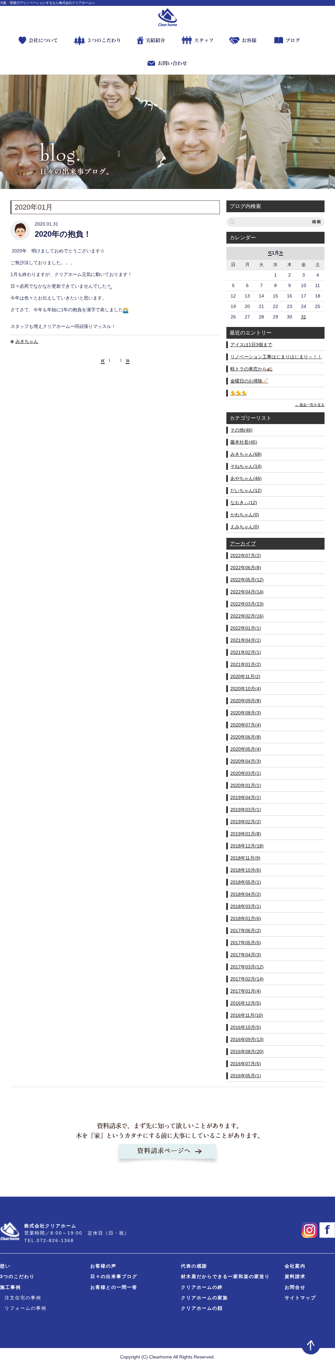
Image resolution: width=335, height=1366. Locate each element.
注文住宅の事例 (23, 1297)
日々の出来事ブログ (113, 1276)
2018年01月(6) (245, 918)
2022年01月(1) (245, 628)
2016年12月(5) (245, 1003)
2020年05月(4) (245, 749)
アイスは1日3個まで (251, 344)
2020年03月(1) (245, 773)
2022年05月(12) (247, 579)
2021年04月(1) (245, 640)
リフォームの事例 (25, 1308)
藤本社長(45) (243, 442)
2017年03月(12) (247, 966)
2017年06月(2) (245, 930)
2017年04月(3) (245, 954)
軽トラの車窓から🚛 (251, 368)
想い (5, 1266)
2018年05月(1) (245, 882)
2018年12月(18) (247, 845)
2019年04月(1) (245, 797)
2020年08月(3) (245, 712)
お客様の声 (103, 1266)
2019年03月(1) (245, 809)
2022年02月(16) (247, 616)
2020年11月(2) (245, 676)
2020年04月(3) (245, 761)
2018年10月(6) (245, 870)
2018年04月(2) (245, 894)
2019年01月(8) (245, 833)
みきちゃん (26, 341)
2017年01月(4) (245, 991)
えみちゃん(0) (244, 526)
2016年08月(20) (247, 1051)
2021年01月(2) (245, 664)
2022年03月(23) (247, 603)
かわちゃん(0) (244, 514)
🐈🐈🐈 (238, 393)
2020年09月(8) (245, 700)
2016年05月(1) (245, 1075)
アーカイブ (243, 543)
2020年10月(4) (245, 688)
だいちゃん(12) (246, 490)
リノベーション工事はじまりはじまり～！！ (276, 356)
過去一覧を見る (312, 405)
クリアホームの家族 (204, 1297)
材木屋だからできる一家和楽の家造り (225, 1276)
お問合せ (295, 1287)
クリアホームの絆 (202, 1287)
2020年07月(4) (245, 724)
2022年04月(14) (247, 591)
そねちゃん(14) (246, 466)
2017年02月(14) (247, 979)
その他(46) (241, 430)
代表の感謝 (194, 1266)
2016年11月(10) (246, 1015)
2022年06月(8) (245, 567)
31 (303, 316)
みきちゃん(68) (246, 454)
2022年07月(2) (245, 555)
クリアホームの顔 (202, 1308)
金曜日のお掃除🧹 (249, 381)
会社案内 (295, 1266)
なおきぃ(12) (243, 502)
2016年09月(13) (247, 1039)
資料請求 (295, 1276)
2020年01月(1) (245, 785)
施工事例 (10, 1287)
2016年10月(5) (245, 1027)
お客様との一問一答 (113, 1287)
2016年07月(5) (245, 1063)
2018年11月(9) (245, 858)
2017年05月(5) (245, 942)
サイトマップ (300, 1297)
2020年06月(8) (245, 737)
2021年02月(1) (245, 652)
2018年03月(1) (245, 906)
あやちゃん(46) (246, 478)
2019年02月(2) (245, 821)
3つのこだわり (17, 1276)
